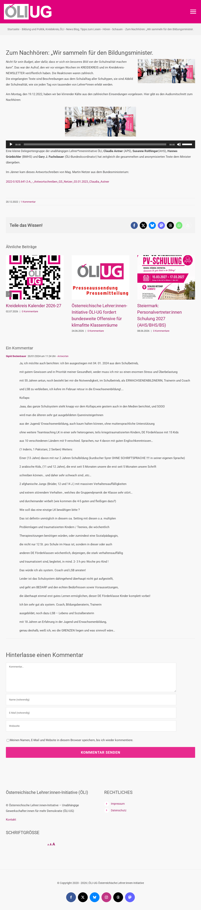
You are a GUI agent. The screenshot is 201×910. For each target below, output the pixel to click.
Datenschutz (118, 810)
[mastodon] (130, 897)
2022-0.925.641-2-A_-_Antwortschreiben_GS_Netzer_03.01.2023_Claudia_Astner (57, 181)
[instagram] (106, 897)
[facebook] (71, 897)
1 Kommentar (28, 201)
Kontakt (11, 819)
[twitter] (83, 897)
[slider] (187, 144)
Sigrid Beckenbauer (16, 356)
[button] (9, 294)
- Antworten (62, 356)
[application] (100, 144)
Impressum (118, 803)
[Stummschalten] (179, 144)
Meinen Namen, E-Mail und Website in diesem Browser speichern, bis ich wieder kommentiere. (71, 740)
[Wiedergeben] (11, 144)
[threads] (118, 897)
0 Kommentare (30, 330)
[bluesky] (95, 897)
